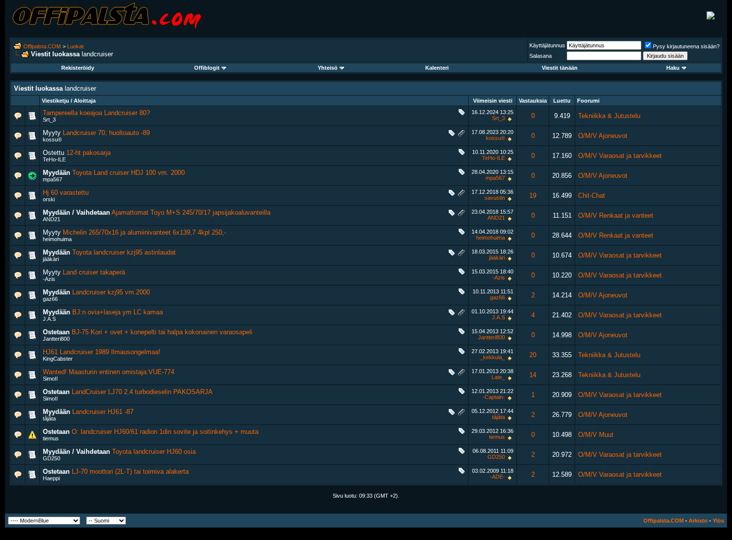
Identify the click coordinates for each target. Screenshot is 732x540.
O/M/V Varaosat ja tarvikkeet (620, 155)
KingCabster (58, 359)
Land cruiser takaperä (94, 272)
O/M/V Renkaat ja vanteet (615, 215)
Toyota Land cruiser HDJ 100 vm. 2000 (128, 172)
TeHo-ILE (54, 159)
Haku (673, 68)
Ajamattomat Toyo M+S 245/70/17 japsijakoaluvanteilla (191, 212)
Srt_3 (49, 120)
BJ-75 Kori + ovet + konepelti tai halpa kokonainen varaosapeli (162, 332)
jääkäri (51, 259)
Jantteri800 (56, 339)
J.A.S (49, 319)
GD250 (51, 458)
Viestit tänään (560, 68)
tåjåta (49, 418)
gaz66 (50, 299)
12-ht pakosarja (88, 152)
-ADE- (497, 477)
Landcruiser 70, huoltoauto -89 (106, 132)
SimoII (50, 379)
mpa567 (52, 179)
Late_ (498, 377)
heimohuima (57, 239)
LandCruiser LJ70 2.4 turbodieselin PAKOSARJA (142, 392)
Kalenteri (437, 68)
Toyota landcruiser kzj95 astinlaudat (124, 252)
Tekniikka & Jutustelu (609, 116)
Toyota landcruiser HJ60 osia (154, 451)
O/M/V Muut (595, 434)
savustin (495, 198)
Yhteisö (328, 68)
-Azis (49, 279)
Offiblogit (207, 68)
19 (532, 195)
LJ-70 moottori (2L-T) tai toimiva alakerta (130, 471)
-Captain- (494, 397)
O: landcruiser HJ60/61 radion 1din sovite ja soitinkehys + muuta (165, 431)
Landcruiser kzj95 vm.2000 (111, 292)
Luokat (75, 46)
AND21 (51, 219)
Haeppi (51, 478)
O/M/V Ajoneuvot (602, 135)
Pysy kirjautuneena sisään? (686, 46)
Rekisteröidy (77, 68)
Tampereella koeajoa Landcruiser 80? (96, 113)
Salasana (540, 56)
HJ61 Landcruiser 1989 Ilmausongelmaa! (101, 352)
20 (532, 355)
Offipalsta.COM (42, 46)
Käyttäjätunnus (547, 45)
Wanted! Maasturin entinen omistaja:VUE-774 (108, 372)
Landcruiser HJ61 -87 (102, 411)
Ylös (718, 521)
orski (49, 199)
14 (532, 375)
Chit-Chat (591, 195)
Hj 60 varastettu (66, 192)
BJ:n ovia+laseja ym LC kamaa (117, 312)
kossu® (52, 139)
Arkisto (698, 521)
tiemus (51, 438)
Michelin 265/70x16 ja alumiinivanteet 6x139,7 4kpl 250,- (144, 232)
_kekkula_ (492, 357)
